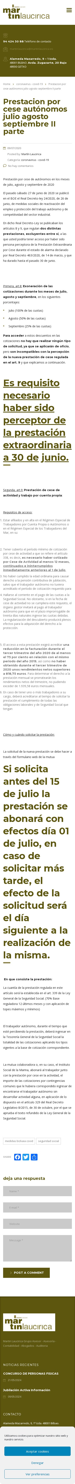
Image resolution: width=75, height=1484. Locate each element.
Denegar (37, 1463)
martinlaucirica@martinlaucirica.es (31, 49)
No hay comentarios (21, 166)
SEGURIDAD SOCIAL (48, 1141)
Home (6, 84)
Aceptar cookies (37, 1451)
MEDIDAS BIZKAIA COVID (19, 1141)
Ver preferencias (38, 1474)
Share (7, 1156)
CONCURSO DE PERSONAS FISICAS (31, 1373)
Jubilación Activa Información (26, 1390)
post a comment (29, 1273)
